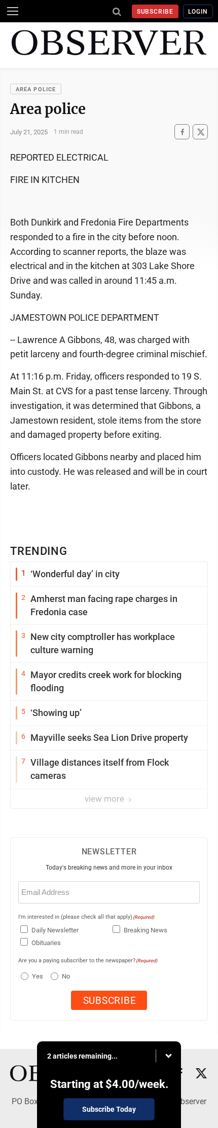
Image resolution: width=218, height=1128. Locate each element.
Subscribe (155, 11)
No (66, 976)
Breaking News (145, 930)
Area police (36, 89)
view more (105, 799)
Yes (36, 976)
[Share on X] (200, 132)
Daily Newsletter (55, 930)
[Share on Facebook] (182, 132)
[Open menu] (12, 11)
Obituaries (46, 943)
